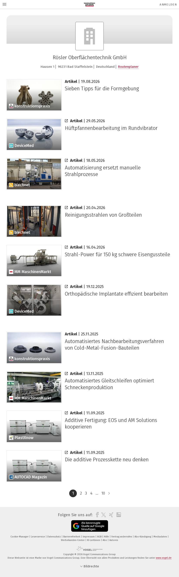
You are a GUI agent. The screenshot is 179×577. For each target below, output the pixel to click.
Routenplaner (128, 67)
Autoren (113, 540)
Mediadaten (160, 536)
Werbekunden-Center (73, 540)
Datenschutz (54, 536)
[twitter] (102, 515)
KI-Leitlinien (94, 540)
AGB (99, 536)
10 (103, 493)
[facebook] (96, 514)
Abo (105, 540)
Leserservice (38, 536)
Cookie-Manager (19, 536)
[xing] (110, 515)
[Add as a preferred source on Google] (89, 526)
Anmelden (168, 4)
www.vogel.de (164, 557)
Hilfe (107, 536)
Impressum (89, 536)
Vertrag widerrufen (122, 536)
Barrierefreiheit (72, 536)
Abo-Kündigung (143, 536)
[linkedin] (117, 515)
